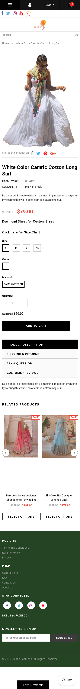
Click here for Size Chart (21, 232)
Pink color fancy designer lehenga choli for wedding (21, 497)
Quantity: (7, 295)
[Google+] (53, 153)
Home (5, 43)
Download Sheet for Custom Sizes (28, 221)
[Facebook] (2, 13)
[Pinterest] (45, 153)
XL (37, 247)
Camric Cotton (13, 284)
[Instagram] (15, 13)
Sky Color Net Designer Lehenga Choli (59, 497)
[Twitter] (8, 13)
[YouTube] (21, 13)
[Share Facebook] (32, 153)
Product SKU (10, 181)
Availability (9, 187)
